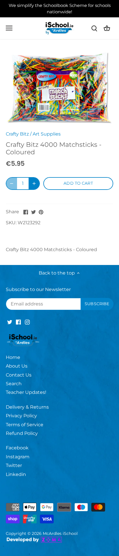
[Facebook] (18, 321)
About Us (16, 366)
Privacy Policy (21, 415)
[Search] (94, 28)
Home (13, 357)
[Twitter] (9, 321)
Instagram (17, 456)
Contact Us (18, 375)
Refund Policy (22, 433)
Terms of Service (24, 424)
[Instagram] (27, 321)
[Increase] (34, 183)
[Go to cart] (106, 28)
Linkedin (16, 474)
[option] (59, 87)
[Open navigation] (9, 28)
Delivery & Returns (27, 407)
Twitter (14, 465)
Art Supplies (47, 134)
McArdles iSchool (60, 533)
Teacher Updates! (26, 392)
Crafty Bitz (17, 134)
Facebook (17, 448)
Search (14, 383)
